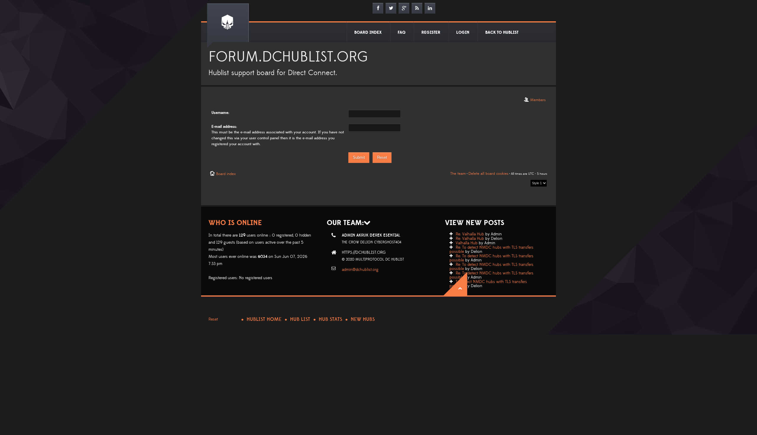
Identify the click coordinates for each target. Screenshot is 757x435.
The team (458, 173)
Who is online (235, 222)
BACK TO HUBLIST (501, 32)
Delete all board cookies (488, 173)
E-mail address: (224, 126)
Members (538, 100)
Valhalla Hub (467, 243)
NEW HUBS (363, 319)
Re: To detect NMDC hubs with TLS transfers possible (491, 249)
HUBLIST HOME (264, 319)
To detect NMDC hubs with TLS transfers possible (488, 284)
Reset (213, 319)
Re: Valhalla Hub (470, 234)
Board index (226, 174)
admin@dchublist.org (360, 269)
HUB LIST (300, 319)
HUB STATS (330, 319)
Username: (220, 112)
